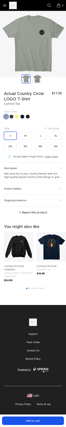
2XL (10, 146)
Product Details (12, 188)
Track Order (33, 342)
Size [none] (6, 128)
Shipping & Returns (15, 200)
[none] (51, 128)
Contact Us (33, 350)
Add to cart (33, 421)
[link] (18, 246)
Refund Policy (33, 358)
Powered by (24, 369)
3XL (25, 146)
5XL (56, 146)
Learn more (51, 156)
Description (10, 168)
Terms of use (43, 404)
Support (33, 333)
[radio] (10, 136)
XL (55, 135)
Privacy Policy (23, 404)
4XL (40, 146)
